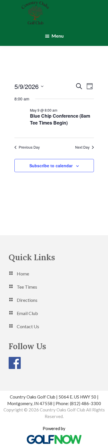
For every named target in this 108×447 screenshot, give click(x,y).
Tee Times (27, 286)
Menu (58, 35)
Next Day (82, 147)
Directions (27, 300)
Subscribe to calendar (51, 165)
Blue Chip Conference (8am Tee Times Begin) (60, 119)
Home (23, 273)
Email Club (27, 313)
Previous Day (29, 147)
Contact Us (28, 326)
